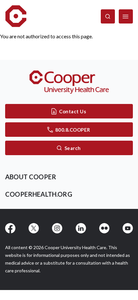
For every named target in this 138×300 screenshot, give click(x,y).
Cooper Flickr (104, 228)
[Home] (16, 16)
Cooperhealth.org (38, 194)
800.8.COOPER (72, 130)
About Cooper (30, 176)
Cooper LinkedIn (81, 228)
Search (73, 148)
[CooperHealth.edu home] (69, 82)
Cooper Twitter (34, 228)
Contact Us (72, 111)
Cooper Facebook (10, 228)
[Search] (108, 16)
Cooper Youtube (128, 228)
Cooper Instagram (57, 228)
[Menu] (126, 16)
